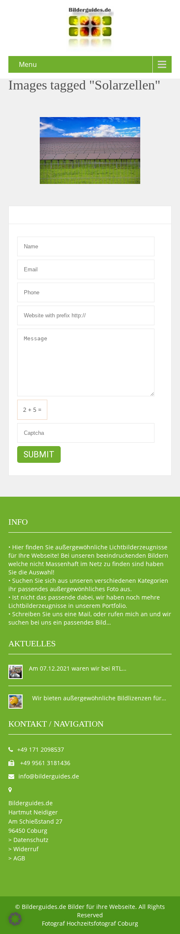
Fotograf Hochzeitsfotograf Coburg (90, 923)
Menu (28, 64)
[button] (15, 919)
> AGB (16, 858)
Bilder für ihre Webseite (101, 907)
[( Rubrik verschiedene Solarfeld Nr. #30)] (90, 150)
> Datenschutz (28, 840)
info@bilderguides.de (48, 776)
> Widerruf (23, 849)
